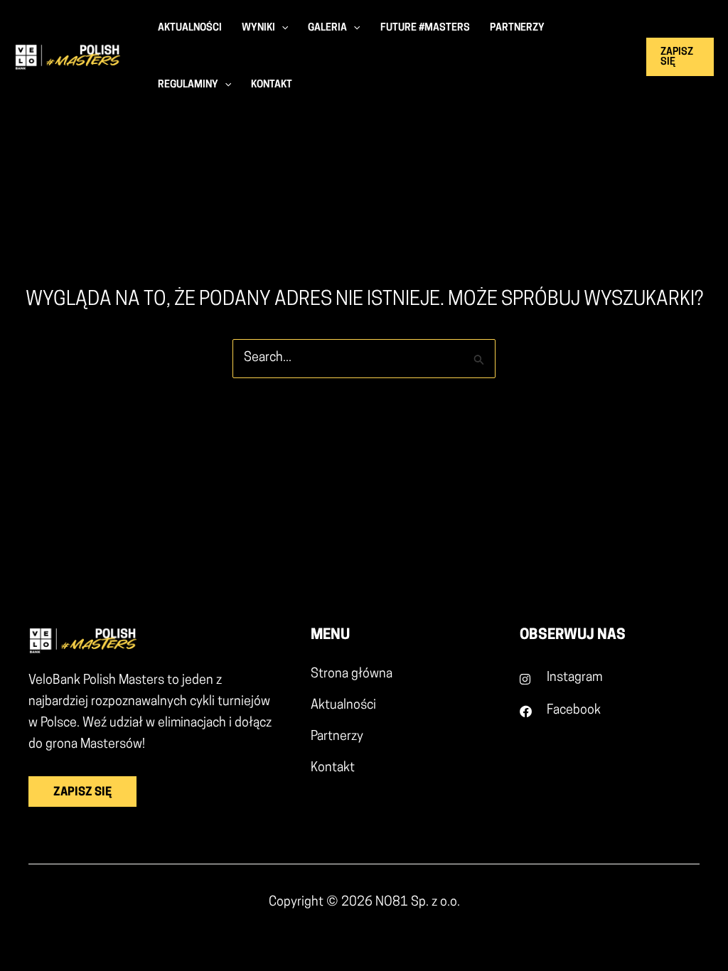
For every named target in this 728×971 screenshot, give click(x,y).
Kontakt (333, 768)
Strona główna (351, 674)
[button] (281, 28)
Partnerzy (337, 737)
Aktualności (343, 705)
